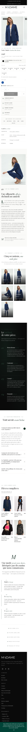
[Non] (25, 727)
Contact (3, 686)
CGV (2, 703)
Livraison (3, 688)
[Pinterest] (8, 669)
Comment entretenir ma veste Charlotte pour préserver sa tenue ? (11, 453)
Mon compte (4, 680)
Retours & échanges (5, 690)
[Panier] (24, 7)
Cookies (3, 708)
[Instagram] (2, 669)
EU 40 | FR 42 (16, 69)
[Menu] (2, 7)
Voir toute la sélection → (6, 491)
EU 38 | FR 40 (10, 69)
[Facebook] (5, 669)
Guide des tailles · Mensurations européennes (9, 76)
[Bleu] (2, 82)
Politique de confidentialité (7, 705)
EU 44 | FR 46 (4, 74)
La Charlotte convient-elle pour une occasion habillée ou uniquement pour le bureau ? (11, 461)
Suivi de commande (5, 692)
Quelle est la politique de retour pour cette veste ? (11, 469)
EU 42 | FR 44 (23, 69)
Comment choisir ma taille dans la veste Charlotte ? (10, 428)
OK (13, 730)
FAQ (2, 695)
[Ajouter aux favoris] (24, 94)
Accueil (3, 675)
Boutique (3, 677)
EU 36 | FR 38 (4, 69)
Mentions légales (5, 701)
